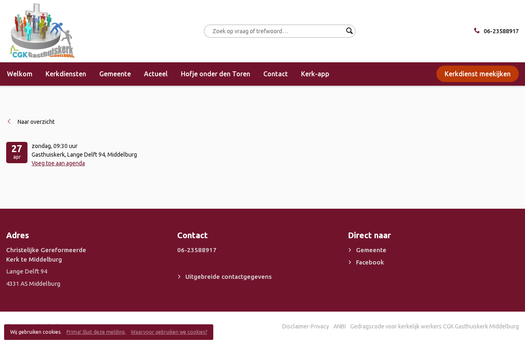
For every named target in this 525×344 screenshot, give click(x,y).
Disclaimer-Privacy (305, 326)
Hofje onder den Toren (215, 73)
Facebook (370, 262)
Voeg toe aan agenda (58, 163)
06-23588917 (501, 31)
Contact (275, 73)
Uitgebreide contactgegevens (228, 276)
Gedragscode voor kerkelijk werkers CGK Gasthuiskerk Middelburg (434, 326)
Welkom (19, 73)
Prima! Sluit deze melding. (96, 332)
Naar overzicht (36, 121)
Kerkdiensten (66, 73)
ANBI (339, 326)
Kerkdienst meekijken (478, 73)
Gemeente (115, 73)
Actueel (156, 73)
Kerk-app (315, 73)
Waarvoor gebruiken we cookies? (169, 332)
